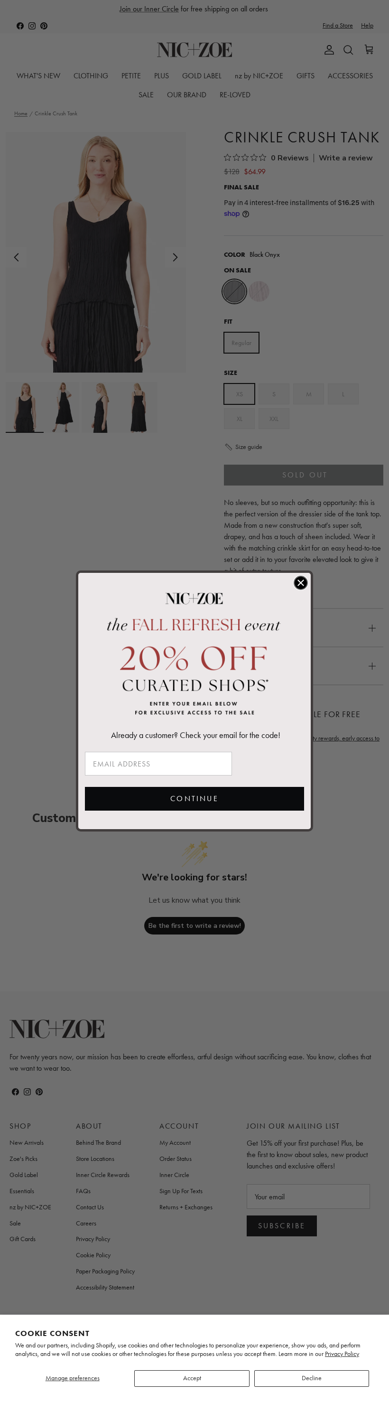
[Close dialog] (300, 582)
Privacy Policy (342, 1354)
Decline (312, 1378)
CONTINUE (194, 798)
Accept (192, 1378)
